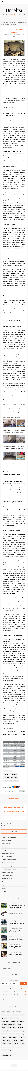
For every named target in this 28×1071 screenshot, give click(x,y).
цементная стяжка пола (11, 774)
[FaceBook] (19, 2)
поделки (20, 1027)
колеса (17, 1018)
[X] (17, 787)
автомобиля (10, 1011)
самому (4, 1037)
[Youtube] (21, 2)
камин (10, 1018)
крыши (13, 1021)
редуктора (4, 1034)
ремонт (12, 1034)
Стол (3, 1011)
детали (22, 1015)
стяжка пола (8, 771)
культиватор (20, 1021)
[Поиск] (25, 2)
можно (19, 1024)
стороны (18, 1046)
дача (9, 1015)
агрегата (18, 1011)
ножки (9, 1027)
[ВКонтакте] (17, 2)
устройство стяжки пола (11, 780)
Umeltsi (14, 10)
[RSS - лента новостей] (23, 2)
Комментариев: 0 (9, 791)
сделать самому (6, 1040)
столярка (10, 1046)
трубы (10, 1050)
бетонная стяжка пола (11, 777)
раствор (22, 1031)
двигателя (15, 1015)
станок (4, 1043)
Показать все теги (7, 1055)
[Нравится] (23, 791)
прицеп (15, 1031)
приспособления (6, 1031)
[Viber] (19, 787)
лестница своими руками (8, 1024)
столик (4, 1046)
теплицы (4, 1050)
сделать (21, 1037)
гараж (3, 1015)
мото (3, 1027)
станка (15, 1040)
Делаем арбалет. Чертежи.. (15, 913)
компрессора (5, 1021)
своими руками (12, 1037)
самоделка (19, 1034)
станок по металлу (13, 1043)
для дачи (4, 1018)
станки (21, 1040)
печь (14, 1027)
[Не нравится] (20, 791)
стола (22, 1043)
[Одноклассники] (15, 787)
